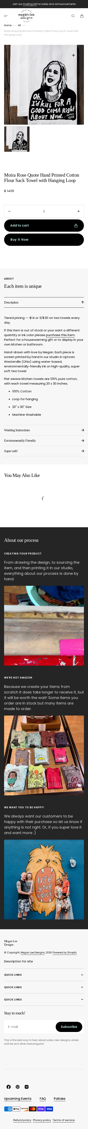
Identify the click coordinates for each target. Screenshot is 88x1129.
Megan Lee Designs (33, 952)
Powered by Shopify (65, 952)
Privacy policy (42, 1120)
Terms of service (64, 1120)
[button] (5, 15)
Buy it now (19, 239)
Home (7, 25)
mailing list (30, 4)
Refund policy (22, 1120)
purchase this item (60, 335)
